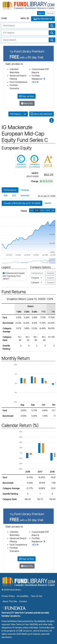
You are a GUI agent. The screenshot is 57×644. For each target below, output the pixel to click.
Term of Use (36, 596)
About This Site (10, 601)
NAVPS (48, 203)
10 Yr (48, 210)
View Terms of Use (20, 624)
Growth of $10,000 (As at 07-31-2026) (22, 203)
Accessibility (22, 596)
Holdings (25, 190)
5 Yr (42, 210)
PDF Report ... (17, 114)
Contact (23, 601)
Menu (24, 18)
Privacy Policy (8, 596)
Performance (10, 190)
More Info (28, 103)
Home (4, 18)
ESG (14, 195)
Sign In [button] (41, 13)
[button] (52, 25)
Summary (25, 195)
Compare (50, 273)
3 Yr (36, 210)
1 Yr (31, 210)
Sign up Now (28, 96)
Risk (6, 195)
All (53, 210)
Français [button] (50, 13)
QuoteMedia (40, 621)
